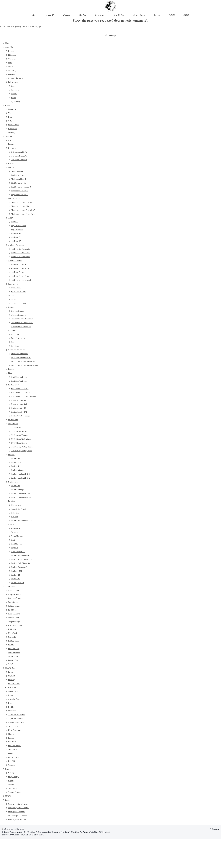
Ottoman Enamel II (18, 314)
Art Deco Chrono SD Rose (21, 268)
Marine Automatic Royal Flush (23, 214)
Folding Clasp (13, 640)
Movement (12, 710)
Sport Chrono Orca (18, 291)
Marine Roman (17, 171)
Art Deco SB (16, 233)
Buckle (11, 644)
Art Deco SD (16, 241)
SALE (10, 664)
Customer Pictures (15, 78)
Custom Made (10, 687)
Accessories (10, 586)
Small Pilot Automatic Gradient (23, 396)
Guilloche (12, 148)
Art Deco (11, 217)
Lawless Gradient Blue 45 (21, 493)
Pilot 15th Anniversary (20, 377)
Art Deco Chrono (15, 260)
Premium (11, 501)
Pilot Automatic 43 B (19, 411)
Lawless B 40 (16, 462)
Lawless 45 (15, 485)
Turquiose (15, 346)
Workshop (12, 70)
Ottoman (11, 307)
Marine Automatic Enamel (21, 202)
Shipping (11, 132)
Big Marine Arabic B (19, 190)
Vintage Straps (14, 613)
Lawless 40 (15, 458)
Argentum (12, 140)
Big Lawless (13, 481)
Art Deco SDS (16, 528)
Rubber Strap (13, 629)
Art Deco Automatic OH (20, 256)
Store (10, 62)
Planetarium (16, 505)
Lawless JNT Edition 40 (20, 563)
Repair (10, 780)
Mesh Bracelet (14, 652)
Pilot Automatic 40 (18, 400)
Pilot (10, 373)
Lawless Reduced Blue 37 (21, 555)
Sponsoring (15, 101)
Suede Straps (13, 602)
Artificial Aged (14, 699)
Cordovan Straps (14, 598)
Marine (11, 167)
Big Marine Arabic (18, 183)
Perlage (11, 737)
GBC (10, 120)
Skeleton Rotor (14, 726)
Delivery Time (14, 683)
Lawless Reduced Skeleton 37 (22, 520)
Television (15, 89)
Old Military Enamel (19, 443)
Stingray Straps (14, 621)
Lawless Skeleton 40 (19, 567)
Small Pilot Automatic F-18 (21, 392)
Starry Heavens (17, 536)
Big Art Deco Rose (18, 225)
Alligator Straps (14, 594)
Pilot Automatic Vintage (20, 415)
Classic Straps (13, 590)
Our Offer (12, 58)
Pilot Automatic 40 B (19, 404)
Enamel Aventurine (18, 338)
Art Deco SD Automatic (20, 249)
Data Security (13, 124)
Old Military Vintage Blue (21, 450)
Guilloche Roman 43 (19, 155)
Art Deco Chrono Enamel (21, 280)
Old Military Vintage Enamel (22, 446)
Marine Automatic (15, 198)
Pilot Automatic (14, 384)
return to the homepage (32, 26)
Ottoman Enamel (17, 311)
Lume (10, 753)
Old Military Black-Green (21, 431)
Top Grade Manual (15, 718)
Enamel (11, 144)
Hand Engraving (14, 730)
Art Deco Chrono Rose (20, 276)
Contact (8, 105)
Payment (11, 675)
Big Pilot (14, 547)
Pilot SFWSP (13, 419)
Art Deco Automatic (16, 245)
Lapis (13, 342)
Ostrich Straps (13, 617)
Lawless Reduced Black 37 (21, 559)
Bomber (11, 369)
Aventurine (15, 334)
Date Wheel (13, 761)
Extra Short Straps (15, 625)
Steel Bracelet (13, 648)
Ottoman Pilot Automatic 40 (22, 322)
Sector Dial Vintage (19, 303)
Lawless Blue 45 (17, 582)
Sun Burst (12, 741)
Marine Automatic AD (20, 206)
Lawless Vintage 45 (18, 489)
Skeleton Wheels (14, 745)
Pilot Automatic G (18, 551)
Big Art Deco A (17, 229)
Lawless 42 (15, 466)
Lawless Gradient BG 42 (20, 478)
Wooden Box (13, 656)
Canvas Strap (13, 637)
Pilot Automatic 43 (18, 408)
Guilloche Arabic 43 (19, 159)
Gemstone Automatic (16, 349)
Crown (10, 695)
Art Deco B (15, 237)
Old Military (13, 423)
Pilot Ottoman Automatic (21, 326)
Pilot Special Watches (16, 811)
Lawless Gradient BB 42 (20, 474)
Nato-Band (12, 633)
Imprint (11, 117)
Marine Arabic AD (18, 179)
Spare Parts (12, 788)
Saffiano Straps (14, 606)
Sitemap (20, 828)
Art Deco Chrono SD (19, 264)
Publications (13, 82)
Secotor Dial (13, 295)
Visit (10, 113)
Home (7, 43)
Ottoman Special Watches (18, 807)
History (11, 51)
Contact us (12, 109)
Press (13, 86)
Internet (14, 93)
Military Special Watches (18, 815)
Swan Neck (12, 749)
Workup (11, 772)
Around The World (18, 509)
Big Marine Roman (18, 175)
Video (13, 97)
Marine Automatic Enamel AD (23, 210)
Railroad (11, 163)
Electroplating (13, 757)
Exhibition (15, 512)
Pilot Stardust (16, 543)
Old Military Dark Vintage (21, 439)
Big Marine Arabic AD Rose (22, 186)
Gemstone (12, 330)
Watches (8, 136)
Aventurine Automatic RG (21, 357)
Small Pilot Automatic (19, 388)
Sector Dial (15, 299)
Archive (11, 524)
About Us (9, 47)
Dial (10, 703)
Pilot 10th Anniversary (20, 380)
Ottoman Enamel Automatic (22, 318)
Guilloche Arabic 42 (19, 152)
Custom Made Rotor (16, 722)
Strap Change (13, 776)
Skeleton (14, 516)
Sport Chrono (13, 283)
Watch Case (13, 691)
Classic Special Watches (18, 804)
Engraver (11, 74)
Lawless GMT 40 (17, 571)
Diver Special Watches (17, 819)
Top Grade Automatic (16, 714)
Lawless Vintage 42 (18, 470)
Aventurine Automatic (19, 353)
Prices (10, 672)
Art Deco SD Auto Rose (20, 252)
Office (10, 66)
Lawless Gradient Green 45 (21, 497)
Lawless (11, 454)
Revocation (12, 128)
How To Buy (10, 668)
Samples (11, 765)
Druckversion (10, 828)
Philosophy (12, 55)
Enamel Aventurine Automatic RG (24, 365)
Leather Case (13, 660)
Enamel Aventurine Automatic (23, 361)
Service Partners (14, 792)
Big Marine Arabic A (19, 194)
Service (8, 768)
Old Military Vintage (19, 435)
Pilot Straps (12, 609)
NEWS (8, 796)
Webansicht (214, 828)
